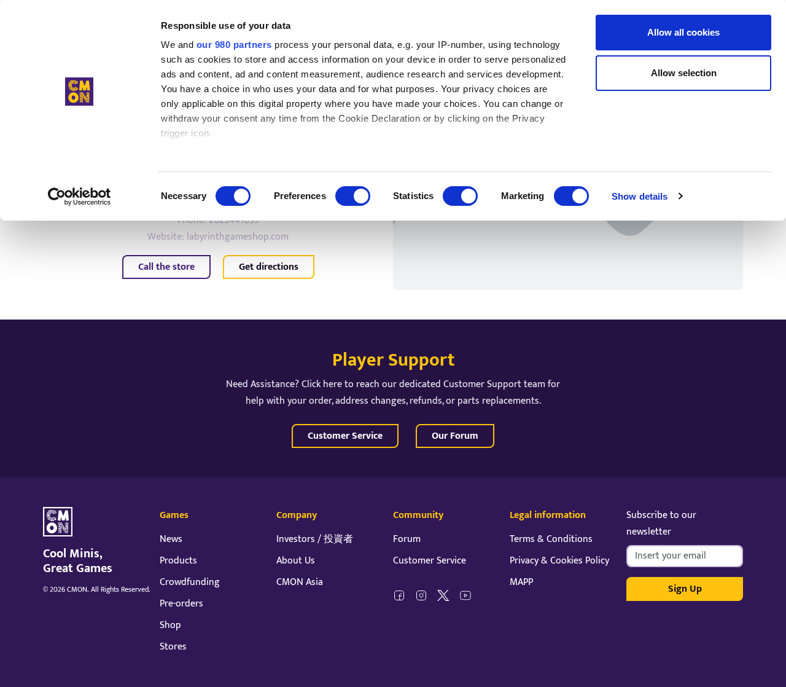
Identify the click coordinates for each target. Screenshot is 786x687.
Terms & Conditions (551, 539)
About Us (295, 560)
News (171, 539)
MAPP (521, 582)
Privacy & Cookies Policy (559, 560)
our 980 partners (234, 44)
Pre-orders (181, 603)
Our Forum (455, 436)
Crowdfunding (190, 582)
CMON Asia (299, 582)
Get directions (268, 267)
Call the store (166, 267)
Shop (170, 625)
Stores (173, 646)
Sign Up (685, 589)
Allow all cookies (683, 32)
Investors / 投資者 (314, 539)
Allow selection (684, 73)
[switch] (352, 196)
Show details (639, 196)
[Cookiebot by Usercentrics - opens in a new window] (79, 196)
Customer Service (345, 436)
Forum (407, 539)
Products (178, 560)
